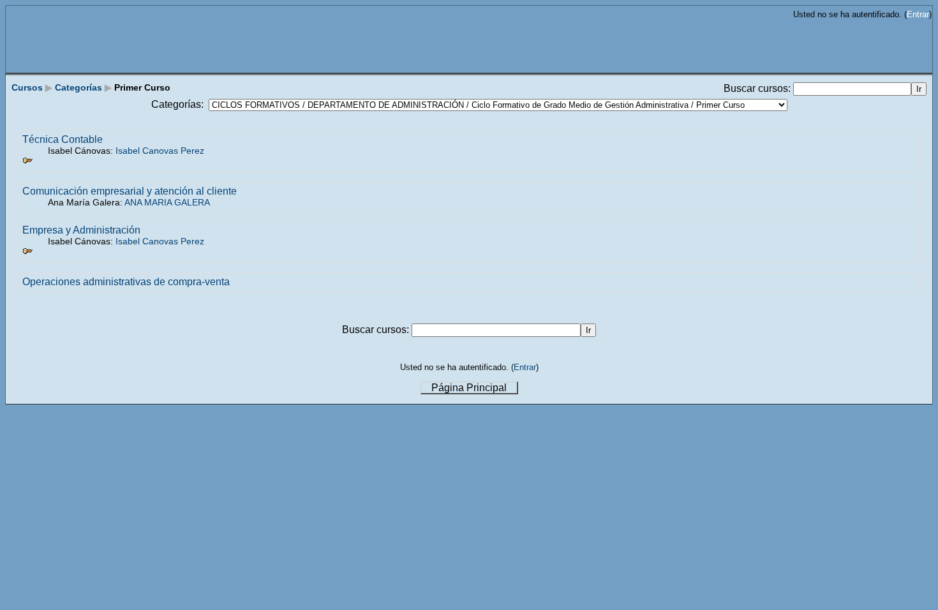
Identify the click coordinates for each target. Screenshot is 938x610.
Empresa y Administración (81, 230)
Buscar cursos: (758, 88)
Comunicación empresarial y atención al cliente (129, 191)
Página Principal (469, 387)
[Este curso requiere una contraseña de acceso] (27, 162)
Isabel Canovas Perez (159, 150)
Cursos (27, 87)
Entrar (918, 14)
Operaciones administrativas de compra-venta (126, 281)
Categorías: (177, 104)
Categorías (78, 87)
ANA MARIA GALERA (167, 202)
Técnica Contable (62, 139)
